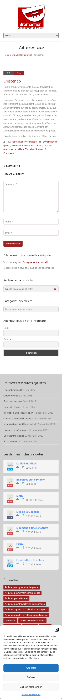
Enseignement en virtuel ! (35, 262)
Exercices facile (20, 145)
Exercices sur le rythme (30, 479)
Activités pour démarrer (16, 598)
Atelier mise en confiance (32, 620)
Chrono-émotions (11, 395)
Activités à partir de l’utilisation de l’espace (26, 615)
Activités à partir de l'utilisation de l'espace (26, 609)
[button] (57, 629)
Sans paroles (35, 145)
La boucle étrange (12, 407)
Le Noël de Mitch (26, 463)
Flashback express (12, 401)
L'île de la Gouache (27, 511)
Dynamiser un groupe (22, 55)
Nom (6, 327)
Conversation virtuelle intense (18, 418)
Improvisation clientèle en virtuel (19, 424)
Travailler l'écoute (34, 149)
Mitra (19, 495)
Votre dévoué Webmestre (24, 141)
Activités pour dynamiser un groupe (22, 593)
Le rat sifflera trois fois (30, 560)
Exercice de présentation (15, 430)
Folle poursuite (10, 441)
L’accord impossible (13, 390)
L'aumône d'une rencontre (32, 528)
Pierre (20, 544)
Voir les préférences (31, 686)
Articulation (10, 620)
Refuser (31, 677)
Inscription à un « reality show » (19, 413)
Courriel (7, 339)
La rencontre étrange (13, 436)
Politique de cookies (31, 694)
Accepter (31, 667)
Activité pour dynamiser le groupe (21, 587)
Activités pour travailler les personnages (25, 604)
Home (6, 55)
